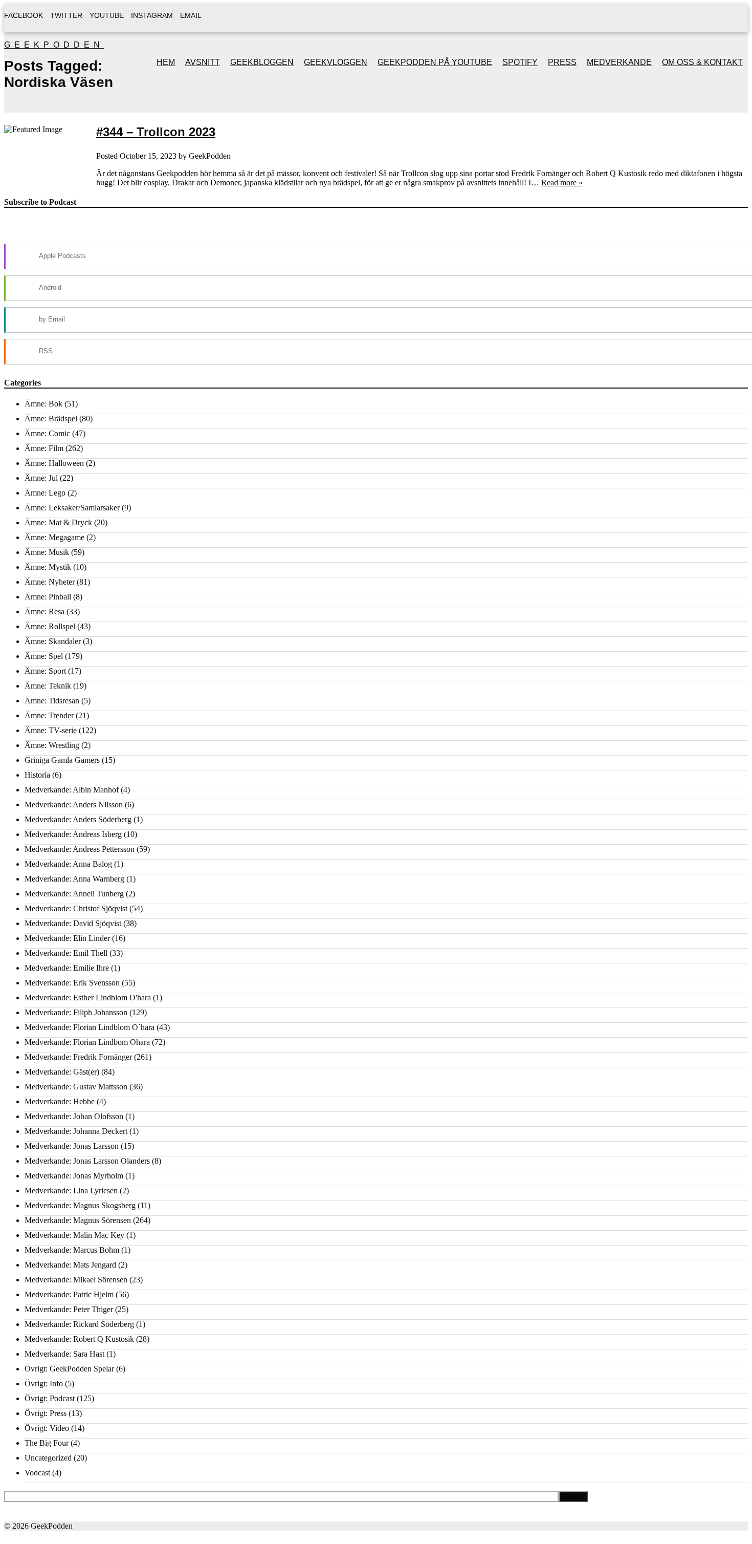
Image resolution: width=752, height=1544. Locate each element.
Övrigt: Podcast (50, 1398)
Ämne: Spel (44, 656)
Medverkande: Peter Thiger (69, 1309)
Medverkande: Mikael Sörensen (76, 1279)
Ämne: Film (44, 448)
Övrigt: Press (46, 1413)
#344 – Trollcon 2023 (155, 132)
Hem (166, 62)
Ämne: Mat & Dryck (58, 522)
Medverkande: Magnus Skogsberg (80, 1205)
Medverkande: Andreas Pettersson (80, 849)
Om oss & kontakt (702, 62)
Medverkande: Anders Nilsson (74, 804)
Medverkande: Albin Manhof (72, 789)
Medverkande (619, 62)
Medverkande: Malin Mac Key (74, 1235)
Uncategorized (48, 1457)
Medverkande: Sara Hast (64, 1353)
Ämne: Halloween (54, 463)
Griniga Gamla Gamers (62, 760)
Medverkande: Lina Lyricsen (71, 1190)
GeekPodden (54, 44)
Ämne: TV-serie (51, 730)
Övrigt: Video (47, 1428)
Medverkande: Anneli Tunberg (74, 893)
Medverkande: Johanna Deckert (76, 1131)
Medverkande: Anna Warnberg (74, 878)
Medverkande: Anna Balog (68, 864)
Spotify (520, 62)
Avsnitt (202, 62)
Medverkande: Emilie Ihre (67, 967)
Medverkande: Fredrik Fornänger (78, 1057)
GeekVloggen (335, 62)
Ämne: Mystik (48, 567)
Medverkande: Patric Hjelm (69, 1294)
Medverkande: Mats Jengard (70, 1264)
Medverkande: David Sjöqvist (73, 923)
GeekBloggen (262, 62)
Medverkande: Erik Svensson (72, 982)
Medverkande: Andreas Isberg (73, 834)
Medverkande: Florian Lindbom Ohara (87, 1042)
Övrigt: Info (44, 1383)
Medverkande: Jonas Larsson (72, 1146)
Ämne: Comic (47, 433)
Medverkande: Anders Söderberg (78, 819)
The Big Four (47, 1443)
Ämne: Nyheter (50, 581)
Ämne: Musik (47, 552)
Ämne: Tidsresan (52, 700)
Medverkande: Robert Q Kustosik (79, 1339)
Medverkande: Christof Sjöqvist (76, 908)
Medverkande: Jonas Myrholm (74, 1175)
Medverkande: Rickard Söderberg (79, 1324)
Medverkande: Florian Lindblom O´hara (89, 1027)
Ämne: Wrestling (52, 745)
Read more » (562, 182)
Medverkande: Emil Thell (66, 953)
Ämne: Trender (49, 715)
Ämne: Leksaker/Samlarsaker (72, 507)
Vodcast (37, 1472)
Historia (37, 774)
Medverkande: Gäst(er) (62, 1071)
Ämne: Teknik (48, 685)
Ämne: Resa (44, 611)
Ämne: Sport (45, 671)
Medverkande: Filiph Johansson (76, 1012)
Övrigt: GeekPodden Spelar (69, 1368)
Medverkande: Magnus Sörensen (78, 1220)
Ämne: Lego (45, 492)
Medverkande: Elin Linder (67, 938)
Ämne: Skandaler (53, 641)
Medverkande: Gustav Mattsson (76, 1086)
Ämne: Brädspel (51, 418)
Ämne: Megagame (54, 537)
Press (562, 62)
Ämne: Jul (41, 478)
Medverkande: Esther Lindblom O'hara (88, 997)
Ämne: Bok (43, 403)
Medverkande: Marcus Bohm (72, 1250)
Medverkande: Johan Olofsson (74, 1116)
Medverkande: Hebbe (60, 1101)
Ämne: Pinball (48, 596)
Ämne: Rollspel (50, 626)
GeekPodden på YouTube (435, 62)
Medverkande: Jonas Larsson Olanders (87, 1160)
